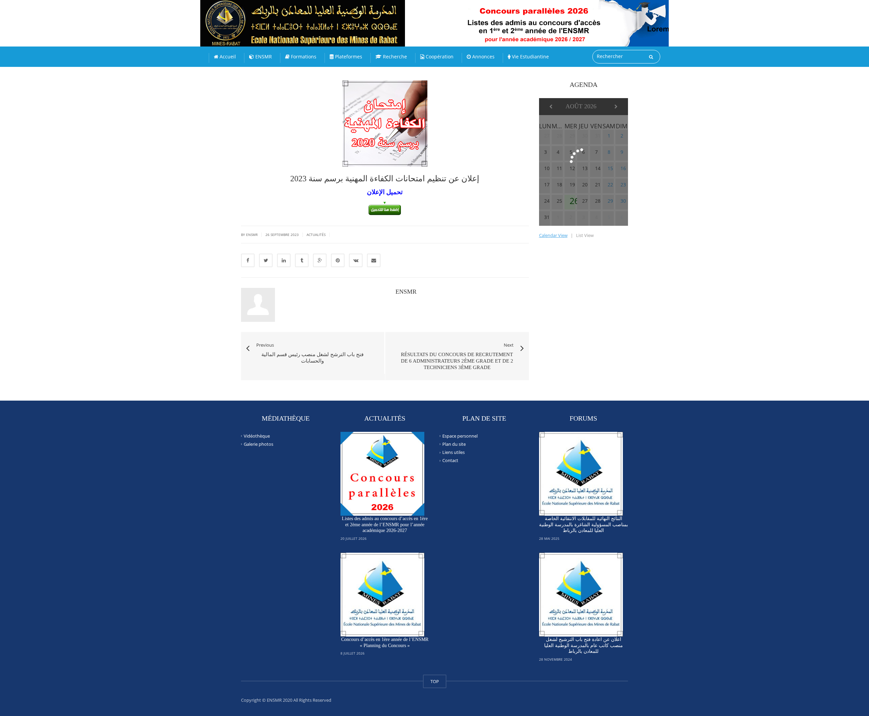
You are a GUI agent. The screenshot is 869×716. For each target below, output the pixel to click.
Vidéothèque (257, 436)
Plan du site (454, 444)
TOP (434, 681)
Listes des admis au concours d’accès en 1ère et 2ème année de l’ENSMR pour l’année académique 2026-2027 (385, 524)
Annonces (483, 56)
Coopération (439, 56)
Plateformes (348, 56)
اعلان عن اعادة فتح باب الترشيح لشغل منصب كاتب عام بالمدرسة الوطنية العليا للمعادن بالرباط (583, 645)
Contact (450, 460)
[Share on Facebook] (248, 260)
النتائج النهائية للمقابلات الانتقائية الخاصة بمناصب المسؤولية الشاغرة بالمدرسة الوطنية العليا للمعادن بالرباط (583, 524)
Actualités (316, 234)
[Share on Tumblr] (302, 260)
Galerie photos (258, 444)
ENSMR (263, 56)
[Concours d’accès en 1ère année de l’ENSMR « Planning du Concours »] (382, 595)
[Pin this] (338, 260)
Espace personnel (460, 436)
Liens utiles (453, 452)
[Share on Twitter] (266, 260)
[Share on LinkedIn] (284, 260)
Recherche (394, 56)
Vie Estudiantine (530, 56)
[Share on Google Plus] (320, 260)
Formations (303, 56)
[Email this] (374, 260)
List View (585, 235)
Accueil (227, 56)
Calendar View (553, 235)
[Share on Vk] (356, 260)
